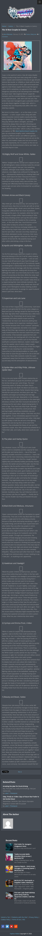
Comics (10, 26)
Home (4, 26)
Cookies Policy (5, 920)
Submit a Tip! (5, 917)
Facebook (3, 926)
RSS (24, 920)
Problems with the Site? (20, 917)
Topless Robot (14, 934)
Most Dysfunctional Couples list (26, 131)
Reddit (15, 926)
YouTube (11, 926)
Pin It (20, 772)
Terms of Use (16, 920)
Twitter (7, 926)
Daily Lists (33, 34)
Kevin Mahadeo (8, 34)
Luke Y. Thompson (11, 793)
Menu (39, 2)
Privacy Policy (33, 917)
